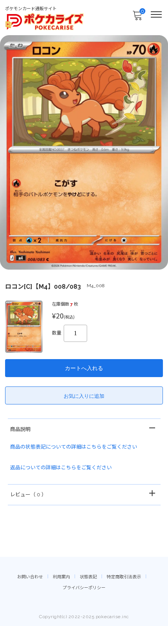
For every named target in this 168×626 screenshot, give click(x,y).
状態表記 (88, 576)
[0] (137, 18)
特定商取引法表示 (124, 576)
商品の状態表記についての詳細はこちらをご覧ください (73, 447)
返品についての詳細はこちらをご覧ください (61, 467)
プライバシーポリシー (84, 587)
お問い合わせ (30, 576)
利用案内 (61, 576)
